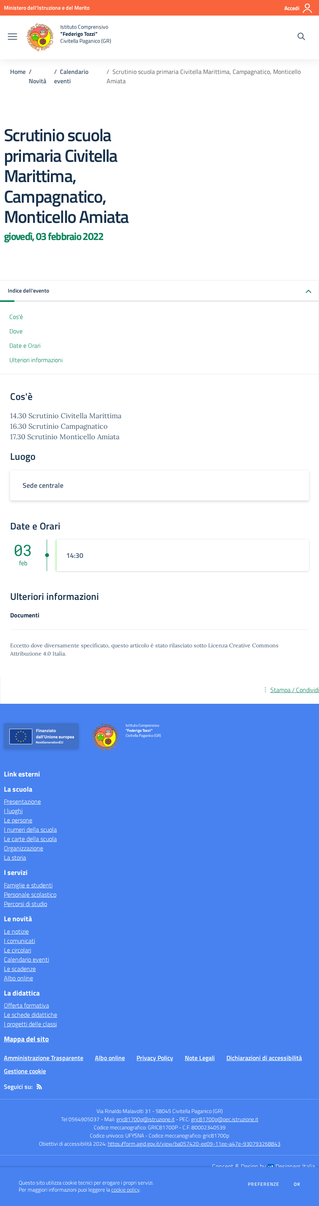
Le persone (18, 820)
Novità (37, 81)
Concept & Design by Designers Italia (263, 1166)
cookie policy (125, 1189)
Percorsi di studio (25, 903)
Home (18, 71)
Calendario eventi (26, 959)
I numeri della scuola (30, 829)
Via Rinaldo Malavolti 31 (123, 1111)
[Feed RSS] (39, 1086)
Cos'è (16, 316)
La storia (15, 857)
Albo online (18, 978)
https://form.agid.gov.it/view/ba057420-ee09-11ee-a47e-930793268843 (194, 1143)
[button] (159, 291)
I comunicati (19, 940)
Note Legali (200, 1057)
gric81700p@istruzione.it (145, 1119)
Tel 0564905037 (80, 1119)
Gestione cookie (25, 1071)
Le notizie (16, 931)
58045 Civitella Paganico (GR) (189, 1111)
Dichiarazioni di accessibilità (264, 1057)
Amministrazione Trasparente (43, 1057)
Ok (297, 1184)
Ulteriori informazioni (36, 360)
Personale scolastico (30, 894)
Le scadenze (20, 968)
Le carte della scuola (30, 838)
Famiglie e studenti (28, 885)
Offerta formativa (26, 1005)
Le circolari (17, 950)
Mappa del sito (26, 1039)
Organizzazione (23, 848)
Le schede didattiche (30, 1014)
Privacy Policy (155, 1057)
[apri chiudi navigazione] (12, 37)
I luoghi (13, 810)
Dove (16, 331)
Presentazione (22, 801)
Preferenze (263, 1184)
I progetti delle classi (30, 1024)
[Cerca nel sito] (301, 37)
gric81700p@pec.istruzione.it (224, 1119)
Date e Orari (24, 345)
